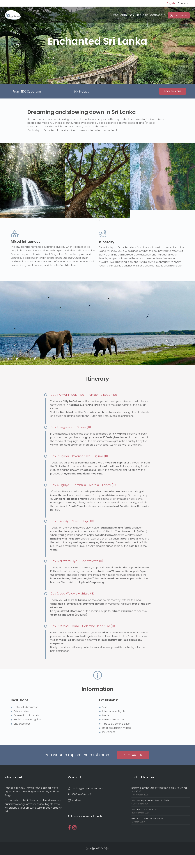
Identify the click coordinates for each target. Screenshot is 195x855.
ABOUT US (142, 15)
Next (190, 180)
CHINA (124, 15)
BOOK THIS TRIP (172, 91)
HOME (115, 15)
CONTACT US (158, 15)
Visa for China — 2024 (144, 809)
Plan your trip (181, 15)
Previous (4, 180)
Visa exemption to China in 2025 (150, 800)
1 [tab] (96, 220)
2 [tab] (99, 220)
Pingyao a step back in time (147, 818)
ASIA (132, 15)
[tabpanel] (32, 176)
